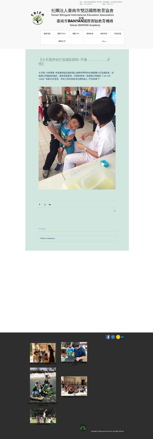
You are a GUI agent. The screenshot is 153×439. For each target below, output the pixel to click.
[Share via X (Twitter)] (45, 204)
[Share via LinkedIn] (50, 204)
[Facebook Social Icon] (108, 337)
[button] (89, 33)
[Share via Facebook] (40, 204)
